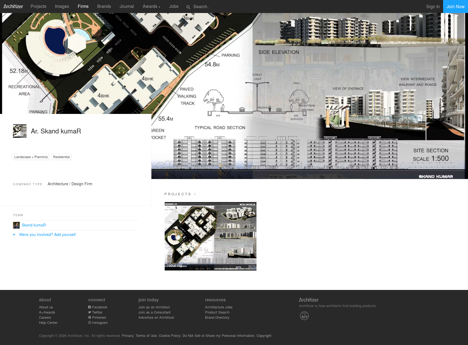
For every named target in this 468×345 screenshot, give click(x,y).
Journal (127, 6)
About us (46, 306)
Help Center (48, 322)
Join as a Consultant (154, 312)
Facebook (99, 306)
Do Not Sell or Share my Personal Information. (219, 335)
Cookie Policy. (170, 335)
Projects (38, 6)
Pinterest (98, 317)
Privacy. (128, 335)
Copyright (263, 335)
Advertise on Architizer (156, 317)
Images (62, 6)
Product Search (217, 312)
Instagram (99, 322)
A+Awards (47, 312)
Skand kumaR (34, 225)
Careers (45, 317)
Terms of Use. (147, 335)
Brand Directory (217, 317)
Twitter (96, 312)
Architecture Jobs (219, 306)
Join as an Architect (154, 306)
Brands (104, 6)
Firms (83, 6)
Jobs (173, 6)
